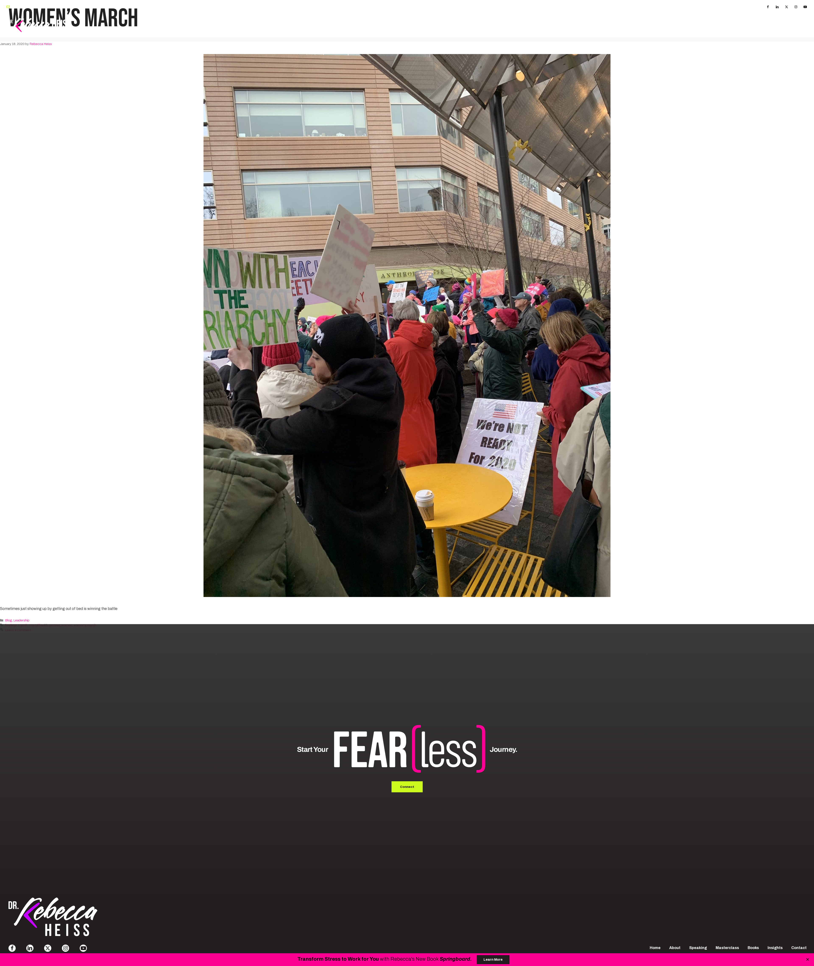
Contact (799, 25)
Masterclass (680, 25)
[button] (767, 7)
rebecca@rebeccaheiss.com (33, 6)
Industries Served (739, 25)
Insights (775, 25)
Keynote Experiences (637, 25)
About (576, 25)
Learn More (493, 959)
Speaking (599, 25)
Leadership (21, 620)
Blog (8, 620)
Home (655, 948)
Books (706, 25)
